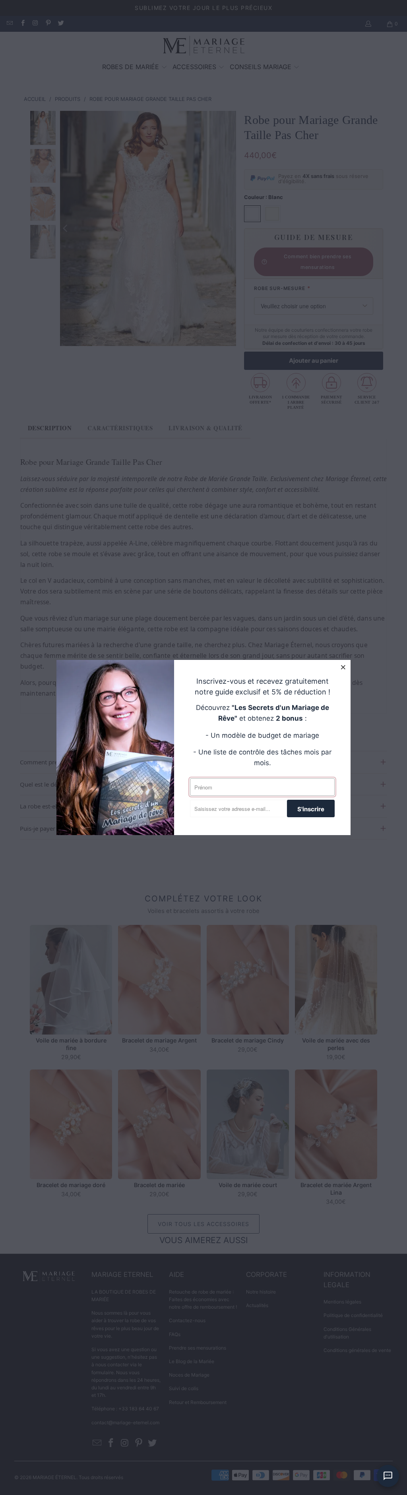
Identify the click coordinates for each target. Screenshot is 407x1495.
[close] (343, 667)
